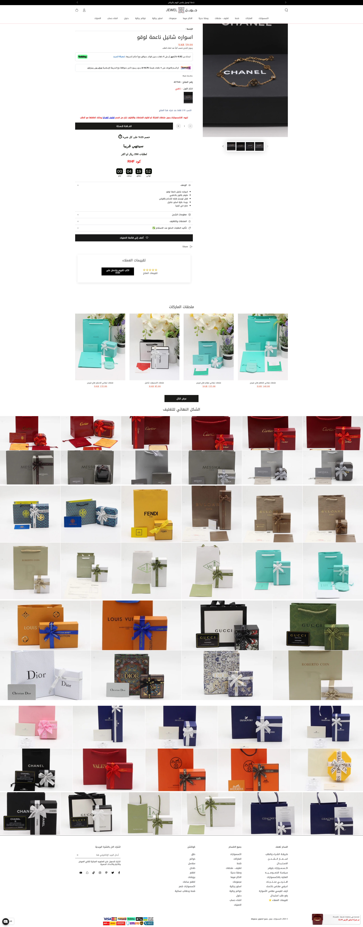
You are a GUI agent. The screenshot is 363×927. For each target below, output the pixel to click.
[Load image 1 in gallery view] (259, 146)
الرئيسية (190, 28)
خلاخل (192, 868)
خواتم (192, 859)
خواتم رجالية (235, 891)
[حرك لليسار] (285, 2)
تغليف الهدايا (109, 118)
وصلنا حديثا (236, 872)
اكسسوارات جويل (275, 918)
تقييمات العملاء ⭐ (278, 900)
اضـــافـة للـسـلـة (124, 126)
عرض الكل (181, 398)
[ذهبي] (188, 98)
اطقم (192, 872)
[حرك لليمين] (77, 2)
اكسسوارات (235, 854)
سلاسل (191, 863)
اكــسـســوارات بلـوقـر (278, 868)
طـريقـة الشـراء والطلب (276, 854)
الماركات (237, 859)
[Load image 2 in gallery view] (250, 146)
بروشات (191, 877)
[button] (286, 10)
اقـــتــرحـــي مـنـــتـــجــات (277, 882)
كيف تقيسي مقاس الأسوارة (273, 891)
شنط (239, 863)
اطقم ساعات (189, 882)
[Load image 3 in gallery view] (240, 146)
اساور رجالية (236, 886)
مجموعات (237, 882)
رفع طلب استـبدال (279, 895)
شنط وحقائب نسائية (185, 891)
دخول (238, 895)
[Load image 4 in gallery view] (231, 146)
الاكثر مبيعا (236, 877)
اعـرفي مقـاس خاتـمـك (277, 886)
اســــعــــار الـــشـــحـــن (278, 859)
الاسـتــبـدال (282, 863)
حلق (193, 854)
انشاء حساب (236, 900)
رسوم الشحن (188, 48)
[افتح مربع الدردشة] (5, 921)
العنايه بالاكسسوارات (277, 877)
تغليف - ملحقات (233, 868)
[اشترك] (76, 855)
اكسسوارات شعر (187, 886)
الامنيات (237, 905)
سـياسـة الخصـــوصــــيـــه (276, 872)
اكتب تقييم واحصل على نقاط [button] (117, 271)
